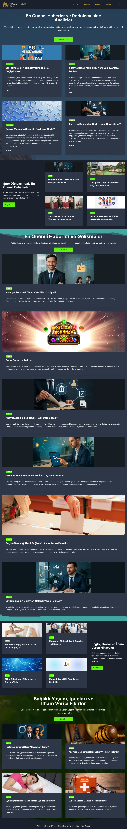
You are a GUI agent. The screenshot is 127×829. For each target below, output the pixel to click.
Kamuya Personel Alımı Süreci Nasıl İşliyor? (31, 292)
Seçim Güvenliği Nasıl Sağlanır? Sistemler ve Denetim (37, 543)
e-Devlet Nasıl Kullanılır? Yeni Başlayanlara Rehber (35, 475)
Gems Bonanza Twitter (19, 360)
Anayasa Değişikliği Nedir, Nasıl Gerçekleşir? (95, 124)
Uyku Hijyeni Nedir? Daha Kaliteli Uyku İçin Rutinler (30, 801)
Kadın (108, 4)
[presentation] (32, 52)
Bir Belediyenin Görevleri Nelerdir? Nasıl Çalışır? (34, 600)
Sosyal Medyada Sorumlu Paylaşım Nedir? (30, 129)
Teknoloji (86, 4)
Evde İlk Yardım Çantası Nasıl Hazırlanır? (88, 801)
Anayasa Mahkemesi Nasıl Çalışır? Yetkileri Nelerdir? (94, 752)
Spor (119, 4)
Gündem (76, 4)
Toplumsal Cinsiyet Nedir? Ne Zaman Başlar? (27, 747)
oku (8, 90)
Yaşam (97, 4)
